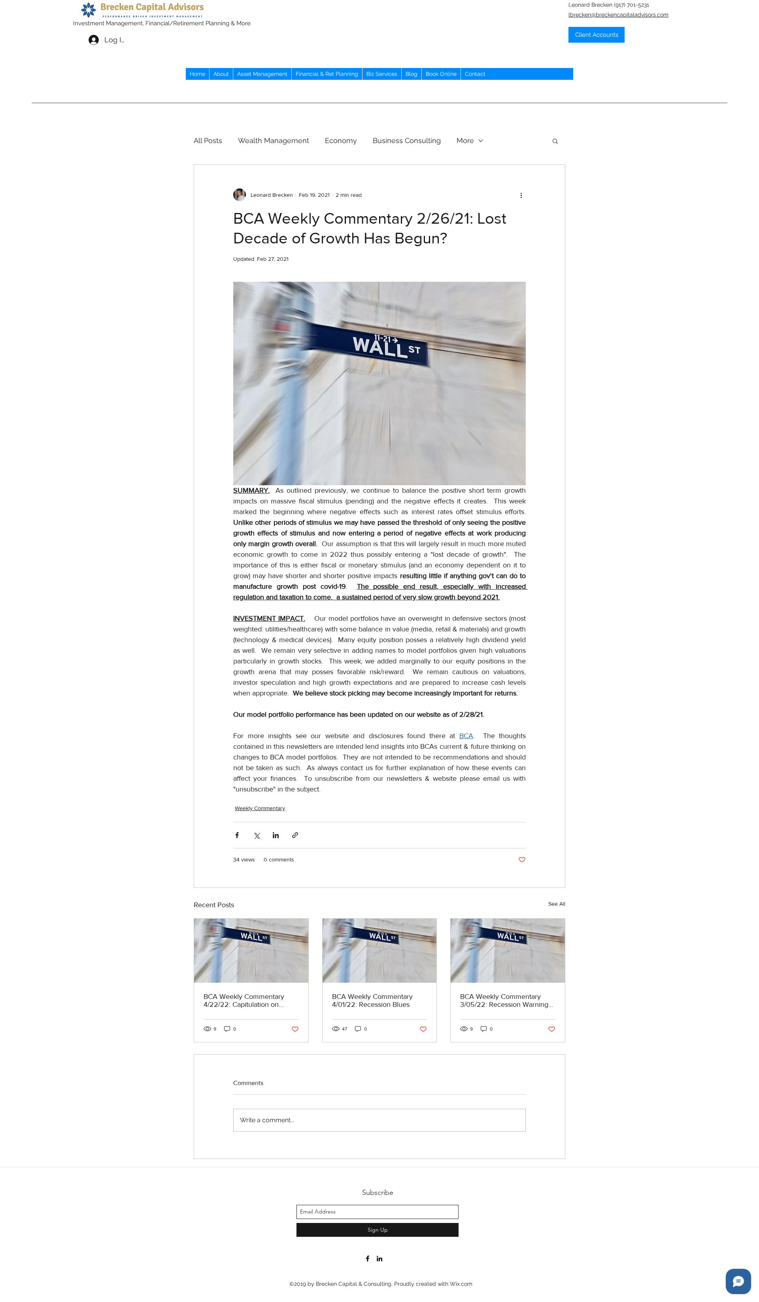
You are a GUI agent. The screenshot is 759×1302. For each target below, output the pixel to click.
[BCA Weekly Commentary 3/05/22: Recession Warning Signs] (508, 951)
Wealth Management (273, 140)
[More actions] (521, 195)
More (465, 140)
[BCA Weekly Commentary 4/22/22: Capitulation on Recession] (251, 951)
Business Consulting (407, 140)
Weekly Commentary (260, 808)
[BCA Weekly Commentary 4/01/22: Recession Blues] (380, 951)
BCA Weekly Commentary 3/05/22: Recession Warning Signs (504, 1000)
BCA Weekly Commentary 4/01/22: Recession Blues (372, 1000)
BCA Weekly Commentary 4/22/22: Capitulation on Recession (244, 1000)
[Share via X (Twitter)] (256, 835)
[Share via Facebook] (237, 835)
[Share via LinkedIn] (275, 835)
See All (556, 904)
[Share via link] (295, 835)
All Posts (208, 140)
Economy (341, 140)
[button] (555, 141)
